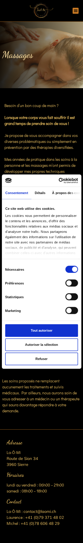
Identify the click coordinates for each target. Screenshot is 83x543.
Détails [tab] (40, 193)
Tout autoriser (41, 330)
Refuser (41, 359)
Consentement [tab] (16, 193)
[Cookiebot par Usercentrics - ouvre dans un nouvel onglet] (59, 180)
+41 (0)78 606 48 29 (40, 523)
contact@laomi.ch (39, 511)
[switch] (71, 283)
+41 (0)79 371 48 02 (44, 517)
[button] (76, 11)
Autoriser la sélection (41, 344)
